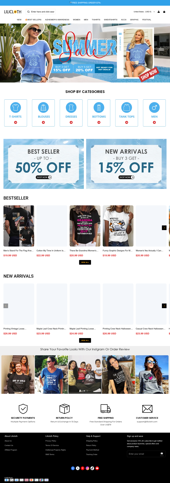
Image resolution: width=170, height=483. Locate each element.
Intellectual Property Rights (55, 450)
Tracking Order (91, 454)
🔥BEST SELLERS (33, 20)
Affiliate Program (11, 450)
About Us (8, 441)
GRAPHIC (134, 20)
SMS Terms (49, 454)
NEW (19, 20)
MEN (86, 20)
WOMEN (76, 20)
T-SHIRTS (96, 20)
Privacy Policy (50, 441)
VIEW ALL (85, 262)
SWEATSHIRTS (110, 20)
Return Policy (91, 445)
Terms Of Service (52, 445)
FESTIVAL (146, 20)
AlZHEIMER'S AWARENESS (57, 20)
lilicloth (11, 477)
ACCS (123, 20)
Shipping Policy (92, 441)
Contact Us (9, 445)
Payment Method (92, 450)
